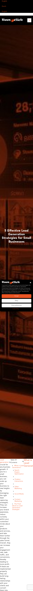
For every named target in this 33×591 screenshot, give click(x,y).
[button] (30, 282)
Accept (16, 296)
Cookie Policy (15, 308)
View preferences (16, 305)
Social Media (19, 494)
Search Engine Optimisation (19, 472)
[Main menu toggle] (29, 20)
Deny (16, 300)
